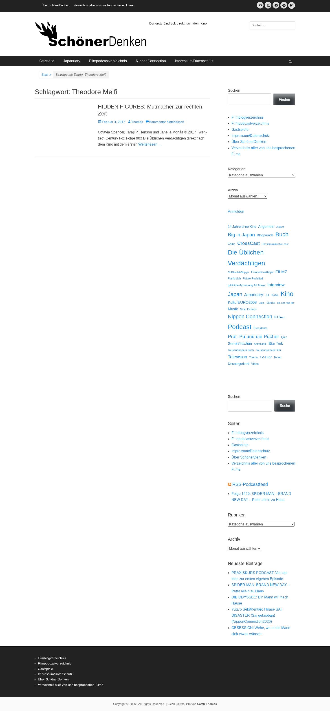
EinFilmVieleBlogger (238, 272)
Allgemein (266, 226)
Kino (287, 293)
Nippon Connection (250, 316)
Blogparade (265, 235)
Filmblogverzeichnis (247, 117)
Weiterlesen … (150, 144)
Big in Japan (241, 234)
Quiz (284, 337)
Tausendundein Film (268, 350)
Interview (276, 284)
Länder (270, 302)
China (231, 244)
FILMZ (281, 272)
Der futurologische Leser (275, 244)
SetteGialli (260, 343)
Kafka (275, 295)
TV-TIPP (266, 357)
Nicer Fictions (248, 309)
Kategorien (236, 169)
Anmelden (236, 211)
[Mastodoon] (291, 8)
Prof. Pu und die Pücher (253, 336)
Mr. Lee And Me (285, 302)
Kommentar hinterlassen (166, 122)
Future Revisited (253, 278)
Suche (285, 406)
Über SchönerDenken (55, 5)
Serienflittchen (240, 343)
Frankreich (234, 278)
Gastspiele (240, 129)
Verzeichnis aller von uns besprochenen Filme (103, 5)
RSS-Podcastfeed (250, 484)
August (280, 227)
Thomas (137, 122)
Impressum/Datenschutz (194, 61)
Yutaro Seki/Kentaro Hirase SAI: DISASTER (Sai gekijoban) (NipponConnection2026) (256, 615)
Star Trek (275, 344)
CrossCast (248, 243)
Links (261, 302)
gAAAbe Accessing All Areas (246, 285)
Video (255, 363)
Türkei (277, 357)
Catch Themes (207, 704)
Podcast (239, 326)
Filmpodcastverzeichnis (108, 61)
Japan (235, 294)
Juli (267, 295)
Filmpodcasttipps (262, 272)
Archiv (233, 190)
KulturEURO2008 (242, 302)
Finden (284, 99)
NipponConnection (151, 61)
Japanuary (71, 61)
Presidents (260, 328)
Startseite (46, 61)
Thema (253, 357)
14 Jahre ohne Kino (242, 226)
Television (237, 356)
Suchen (234, 90)
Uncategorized (238, 363)
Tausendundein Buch (241, 350)
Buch (281, 234)
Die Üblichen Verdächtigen (246, 257)
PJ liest (279, 317)
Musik (233, 309)
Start (46, 74)
